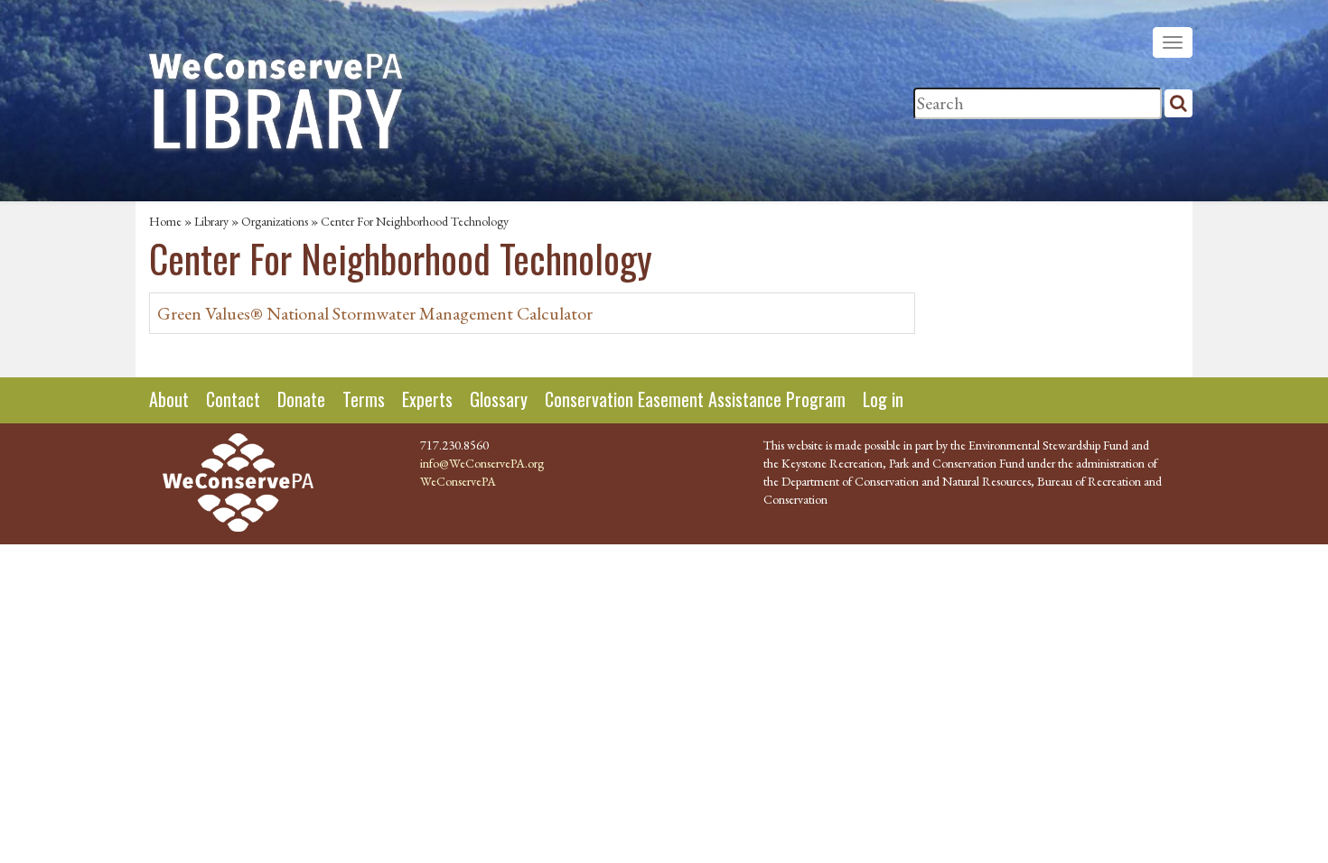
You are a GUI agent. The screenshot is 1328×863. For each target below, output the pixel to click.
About (169, 399)
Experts (427, 399)
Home (165, 221)
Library (211, 221)
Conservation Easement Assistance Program (695, 399)
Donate (301, 399)
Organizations (274, 221)
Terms (363, 399)
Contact (233, 399)
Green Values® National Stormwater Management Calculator (375, 313)
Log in (883, 399)
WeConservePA (458, 481)
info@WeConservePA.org (482, 463)
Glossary (499, 399)
